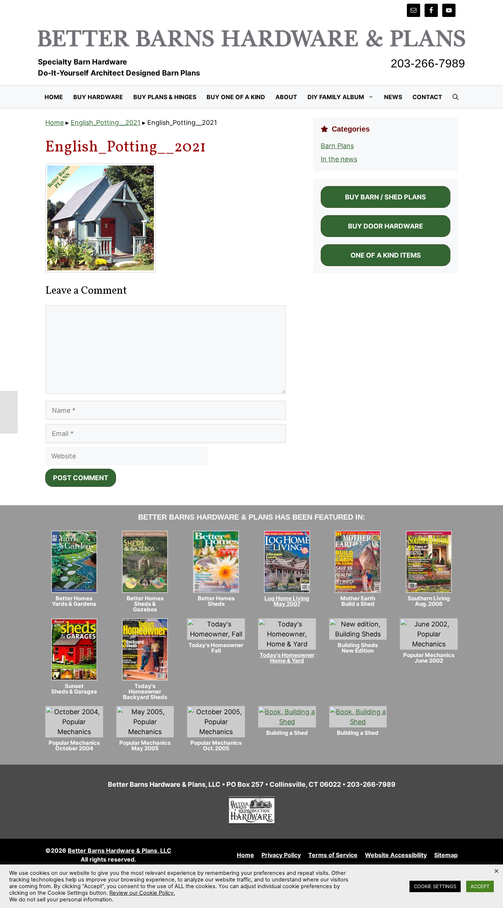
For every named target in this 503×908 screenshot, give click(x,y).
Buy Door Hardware (385, 226)
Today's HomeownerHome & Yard (287, 658)
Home (54, 97)
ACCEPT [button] (480, 886)
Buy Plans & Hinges (164, 97)
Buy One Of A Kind (236, 97)
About (286, 97)
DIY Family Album (335, 97)
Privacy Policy (281, 855)
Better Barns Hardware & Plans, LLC (119, 850)
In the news (339, 159)
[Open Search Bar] (455, 97)
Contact (427, 97)
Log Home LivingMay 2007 (286, 601)
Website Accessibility (396, 855)
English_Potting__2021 (105, 122)
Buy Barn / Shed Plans (385, 197)
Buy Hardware (98, 97)
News (393, 97)
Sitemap (446, 855)
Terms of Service (333, 855)
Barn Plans (337, 146)
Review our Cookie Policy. (142, 893)
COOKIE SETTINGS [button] (435, 886)
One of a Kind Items (386, 255)
